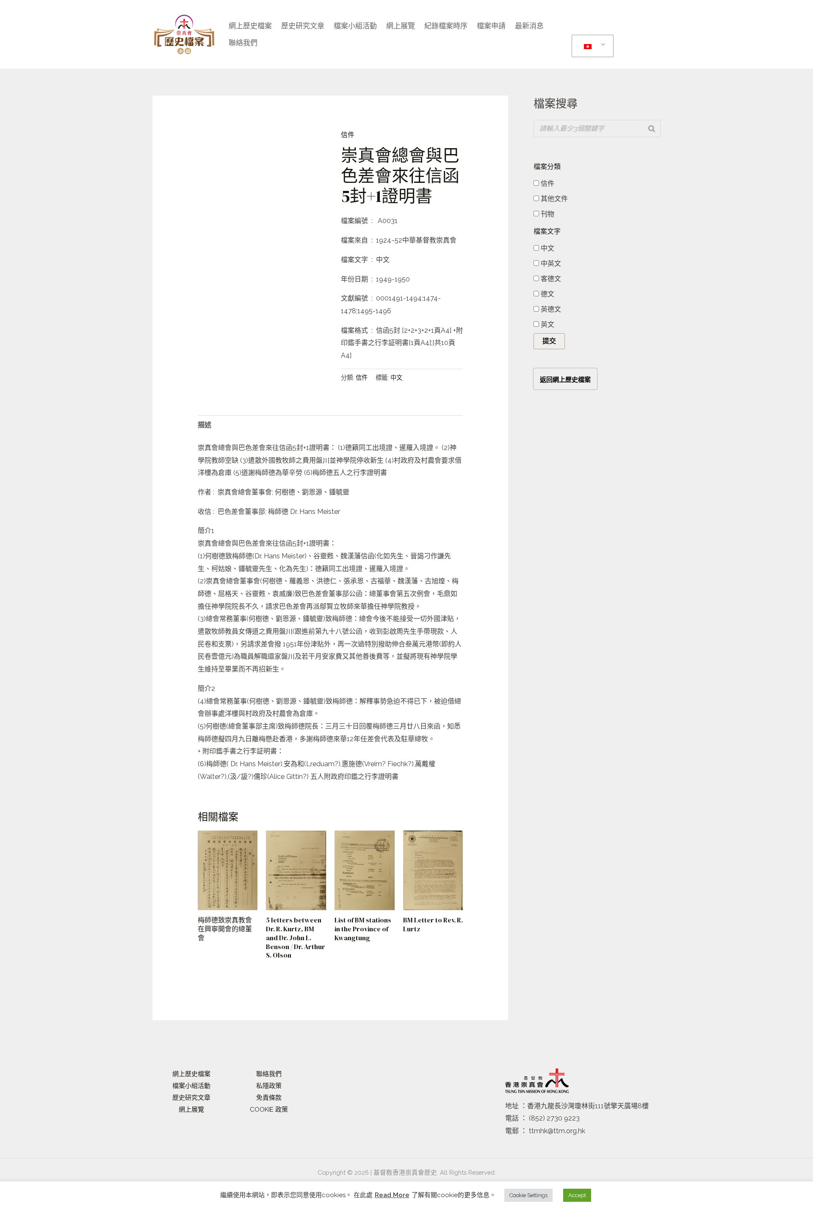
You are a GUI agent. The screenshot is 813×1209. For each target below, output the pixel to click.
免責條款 (269, 1097)
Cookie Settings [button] (528, 1195)
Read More (392, 1195)
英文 (546, 324)
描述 (204, 425)
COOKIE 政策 (269, 1109)
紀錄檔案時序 (445, 26)
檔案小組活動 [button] (355, 26)
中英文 (550, 263)
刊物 (546, 214)
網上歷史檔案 (250, 26)
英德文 (550, 309)
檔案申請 (491, 26)
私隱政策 (269, 1086)
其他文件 (553, 199)
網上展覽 (400, 26)
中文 (396, 377)
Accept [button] (577, 1195)
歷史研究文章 (302, 26)
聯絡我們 (243, 43)
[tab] (204, 425)
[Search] (651, 128)
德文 (546, 294)
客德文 (550, 279)
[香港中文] (591, 46)
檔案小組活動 (191, 1086)
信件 (347, 135)
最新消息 (529, 26)
